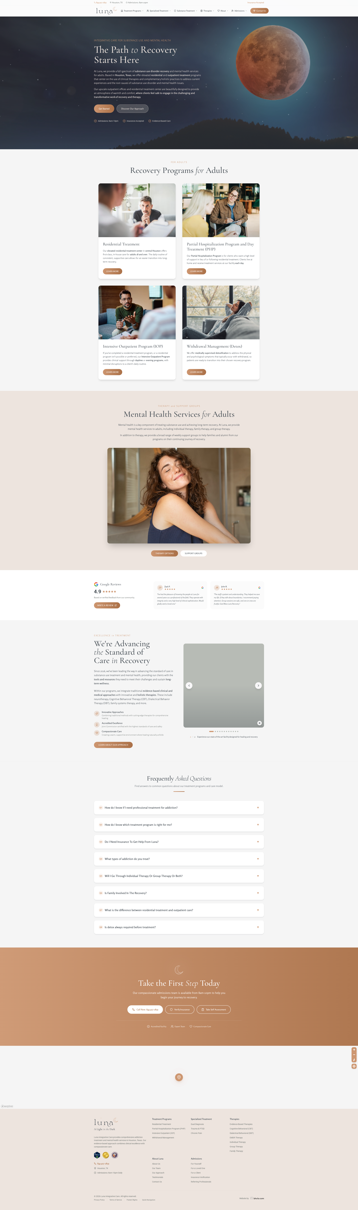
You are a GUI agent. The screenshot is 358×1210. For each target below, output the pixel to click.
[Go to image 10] (233, 731)
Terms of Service (115, 1200)
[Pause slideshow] (259, 723)
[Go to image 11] (235, 731)
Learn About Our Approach (113, 745)
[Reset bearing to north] (354, 1059)
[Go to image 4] (216, 731)
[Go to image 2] (212, 731)
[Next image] (258, 685)
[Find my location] (354, 1066)
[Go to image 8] (228, 731)
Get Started (104, 108)
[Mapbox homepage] (7, 1106)
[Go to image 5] (220, 731)
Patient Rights (132, 1200)
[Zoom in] (354, 1049)
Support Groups (193, 553)
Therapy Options (165, 553)
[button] (179, 1077)
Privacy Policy (99, 1200)
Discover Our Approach (132, 108)
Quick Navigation (148, 1200)
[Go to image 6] (224, 731)
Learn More (112, 271)
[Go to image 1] (209, 731)
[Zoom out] (354, 1054)
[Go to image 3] (214, 731)
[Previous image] (189, 685)
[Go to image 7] (226, 731)
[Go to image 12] (237, 731)
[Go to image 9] (231, 731)
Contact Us (261, 11)
